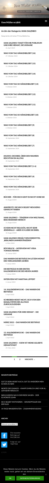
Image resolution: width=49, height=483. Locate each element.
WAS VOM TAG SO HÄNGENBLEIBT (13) (21, 84)
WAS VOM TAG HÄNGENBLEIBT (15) (20, 63)
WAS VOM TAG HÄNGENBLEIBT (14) (20, 74)
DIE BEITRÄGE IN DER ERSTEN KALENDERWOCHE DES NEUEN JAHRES (21, 270)
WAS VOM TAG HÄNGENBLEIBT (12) (20, 94)
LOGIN (4, 452)
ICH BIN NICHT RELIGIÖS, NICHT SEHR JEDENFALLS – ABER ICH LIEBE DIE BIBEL (21, 229)
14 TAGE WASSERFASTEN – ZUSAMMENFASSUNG (21, 409)
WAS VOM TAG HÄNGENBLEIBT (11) (20, 104)
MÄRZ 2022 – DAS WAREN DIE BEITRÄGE (22, 322)
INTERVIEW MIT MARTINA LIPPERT (19, 279)
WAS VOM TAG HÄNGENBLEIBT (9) (19, 125)
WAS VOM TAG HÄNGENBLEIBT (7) (19, 145)
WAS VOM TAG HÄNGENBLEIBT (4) (19, 176)
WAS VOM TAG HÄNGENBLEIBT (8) (19, 135)
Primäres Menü (46, 21)
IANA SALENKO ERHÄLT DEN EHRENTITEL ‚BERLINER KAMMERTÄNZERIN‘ (22, 239)
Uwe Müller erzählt (10, 22)
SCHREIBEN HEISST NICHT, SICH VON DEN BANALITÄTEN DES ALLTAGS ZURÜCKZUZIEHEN (22, 302)
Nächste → (30, 359)
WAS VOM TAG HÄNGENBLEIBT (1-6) (20, 166)
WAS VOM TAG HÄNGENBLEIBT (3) (19, 187)
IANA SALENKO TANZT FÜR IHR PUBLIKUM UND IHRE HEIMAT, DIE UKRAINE (23, 44)
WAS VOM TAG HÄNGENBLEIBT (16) (20, 53)
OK (10, 478)
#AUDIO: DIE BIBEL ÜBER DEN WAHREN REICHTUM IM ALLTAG (21, 157)
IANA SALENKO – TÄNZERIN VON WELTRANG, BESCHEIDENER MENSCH (24, 218)
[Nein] (46, 474)
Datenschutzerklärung (30, 478)
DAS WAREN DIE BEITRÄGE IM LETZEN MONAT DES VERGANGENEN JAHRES (24, 259)
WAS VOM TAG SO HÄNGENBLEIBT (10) (21, 115)
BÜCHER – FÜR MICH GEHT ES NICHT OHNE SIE (24, 197)
